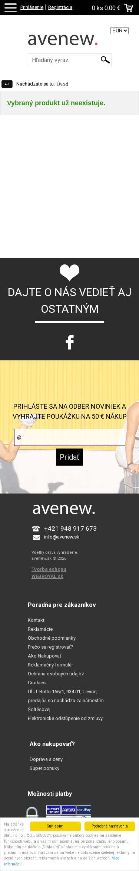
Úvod (62, 84)
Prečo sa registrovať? (50, 647)
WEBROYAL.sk (47, 576)
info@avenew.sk (61, 537)
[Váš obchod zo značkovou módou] (69, 43)
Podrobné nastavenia (110, 826)
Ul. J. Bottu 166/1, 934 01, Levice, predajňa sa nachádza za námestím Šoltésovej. (66, 700)
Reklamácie (40, 629)
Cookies (37, 682)
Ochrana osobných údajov (56, 673)
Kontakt (36, 620)
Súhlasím (55, 826)
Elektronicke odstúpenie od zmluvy (65, 718)
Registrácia (60, 7)
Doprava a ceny (46, 759)
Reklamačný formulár (50, 665)
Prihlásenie (31, 7)
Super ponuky (44, 768)
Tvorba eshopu (49, 569)
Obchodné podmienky (52, 638)
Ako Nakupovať (45, 656)
